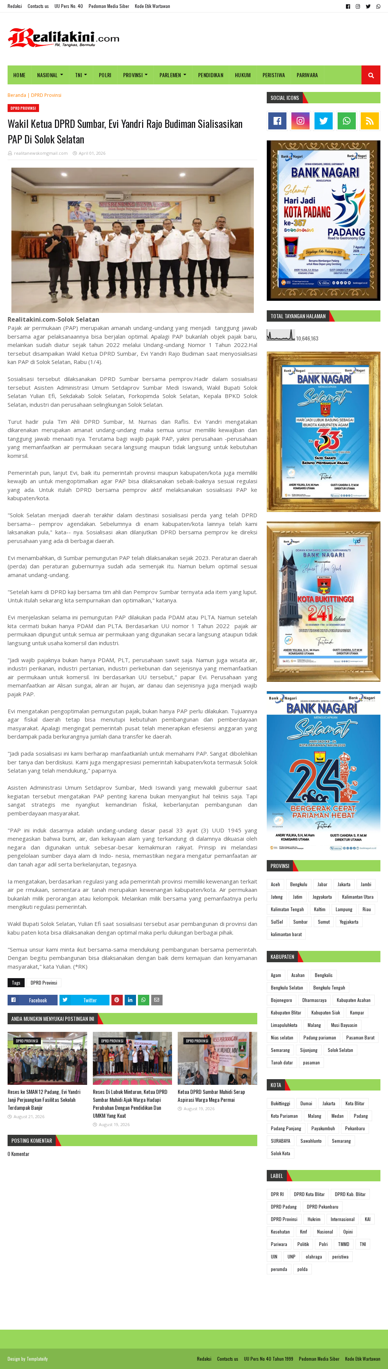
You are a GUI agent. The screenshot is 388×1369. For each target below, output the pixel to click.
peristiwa (340, 1256)
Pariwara (279, 1244)
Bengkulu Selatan (287, 987)
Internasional (343, 1219)
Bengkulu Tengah (329, 987)
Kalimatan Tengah (287, 909)
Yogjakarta (349, 921)
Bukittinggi (280, 1103)
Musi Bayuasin (344, 1025)
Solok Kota (280, 1153)
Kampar (357, 1012)
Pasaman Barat (360, 1037)
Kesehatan (280, 1231)
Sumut (324, 921)
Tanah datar (282, 1062)
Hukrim (314, 1219)
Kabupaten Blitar (286, 1012)
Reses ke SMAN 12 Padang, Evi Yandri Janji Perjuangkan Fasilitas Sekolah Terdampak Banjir (44, 1099)
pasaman (311, 1062)
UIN (274, 1256)
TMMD (343, 1244)
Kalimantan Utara (358, 896)
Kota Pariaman (284, 1115)
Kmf (303, 1231)
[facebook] (348, 6)
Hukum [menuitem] (243, 75)
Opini (348, 1231)
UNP (292, 1256)
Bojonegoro (281, 1000)
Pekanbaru (355, 1128)
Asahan (298, 975)
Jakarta (344, 884)
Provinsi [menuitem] (132, 75)
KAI (368, 1219)
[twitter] (368, 6)
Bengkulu (298, 884)
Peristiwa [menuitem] (274, 75)
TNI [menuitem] (78, 75)
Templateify (37, 1358)
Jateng (277, 896)
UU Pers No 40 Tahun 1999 (268, 1358)
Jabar (322, 884)
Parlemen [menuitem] (170, 75)
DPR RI (277, 1194)
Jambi (366, 884)
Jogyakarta (322, 896)
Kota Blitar (355, 1103)
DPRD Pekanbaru (322, 1206)
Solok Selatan (340, 1050)
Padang (361, 1115)
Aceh (275, 884)
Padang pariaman (320, 1037)
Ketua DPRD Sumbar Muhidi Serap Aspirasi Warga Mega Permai (211, 1095)
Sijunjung (309, 1050)
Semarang (280, 1050)
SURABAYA (280, 1140)
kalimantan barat (286, 934)
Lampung (344, 909)
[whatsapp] (377, 6)
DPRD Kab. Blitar (350, 1194)
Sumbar (300, 921)
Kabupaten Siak (325, 1012)
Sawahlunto (311, 1140)
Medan (338, 1115)
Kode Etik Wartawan (152, 6)
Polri (323, 1244)
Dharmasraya (314, 1000)
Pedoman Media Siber (109, 6)
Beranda (17, 95)
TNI (363, 1244)
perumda (279, 1269)
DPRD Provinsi (46, 95)
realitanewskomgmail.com (41, 153)
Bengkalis (324, 975)
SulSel (277, 921)
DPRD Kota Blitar (309, 1194)
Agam (276, 975)
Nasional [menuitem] (47, 75)
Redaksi (15, 6)
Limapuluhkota (284, 1025)
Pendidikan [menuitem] (210, 75)
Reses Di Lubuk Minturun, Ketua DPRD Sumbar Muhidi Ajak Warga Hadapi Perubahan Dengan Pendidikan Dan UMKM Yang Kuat (130, 1103)
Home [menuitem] (19, 75)
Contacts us (38, 6)
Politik (303, 1244)
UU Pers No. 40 (69, 6)
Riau (367, 909)
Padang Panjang (286, 1128)
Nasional (325, 1231)
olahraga (314, 1256)
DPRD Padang (284, 1206)
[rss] (370, 120)
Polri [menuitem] (105, 75)
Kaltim (319, 909)
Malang (314, 1025)
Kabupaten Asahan (354, 1000)
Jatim (297, 896)
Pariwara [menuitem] (307, 75)
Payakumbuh (323, 1128)
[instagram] (358, 6)
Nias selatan (282, 1037)
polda (302, 1269)
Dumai (306, 1103)
